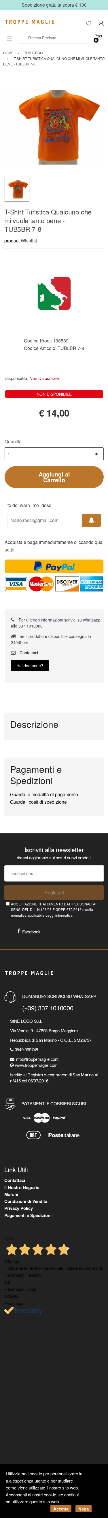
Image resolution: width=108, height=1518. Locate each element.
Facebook (31, 931)
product (12, 240)
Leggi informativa (59, 915)
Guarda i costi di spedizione (38, 801)
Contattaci (28, 653)
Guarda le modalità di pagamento (44, 794)
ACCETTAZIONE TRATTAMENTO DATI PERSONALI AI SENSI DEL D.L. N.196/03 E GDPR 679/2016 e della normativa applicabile (53, 909)
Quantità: (14, 441)
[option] (54, 127)
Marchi (11, 1194)
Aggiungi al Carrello (54, 477)
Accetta (61, 1509)
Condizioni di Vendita (25, 1201)
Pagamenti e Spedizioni (28, 1215)
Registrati (54, 892)
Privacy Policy (18, 1208)
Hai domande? (29, 665)
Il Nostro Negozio (21, 1187)
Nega (83, 1509)
